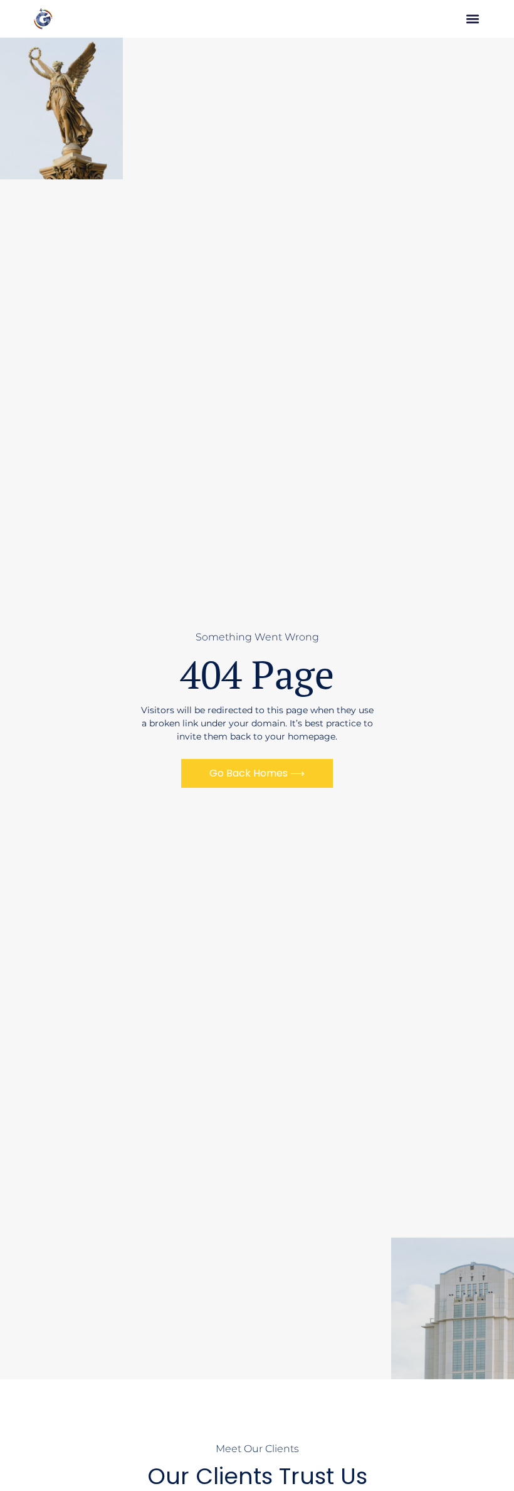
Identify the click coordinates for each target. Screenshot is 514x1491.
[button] (473, 19)
